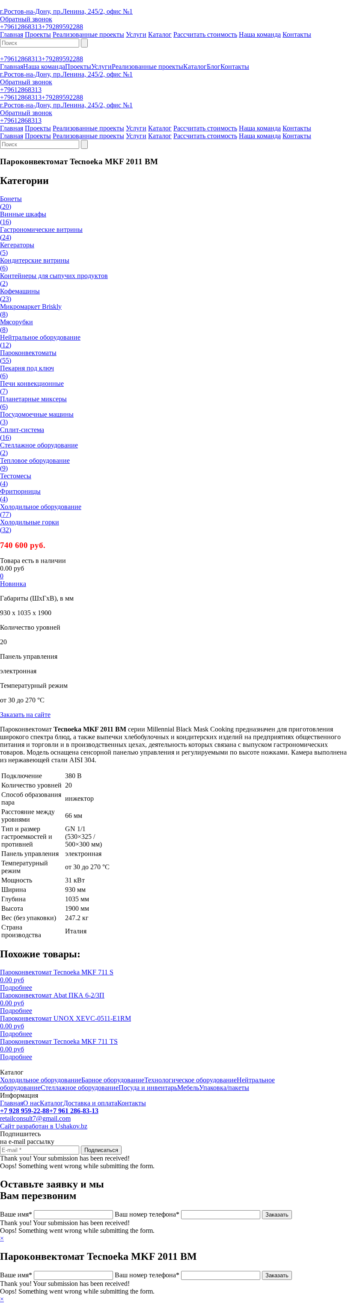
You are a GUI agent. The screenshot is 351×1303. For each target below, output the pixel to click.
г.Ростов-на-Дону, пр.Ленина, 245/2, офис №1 (66, 11)
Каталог (160, 34)
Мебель (188, 1087)
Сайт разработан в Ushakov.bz (43, 1126)
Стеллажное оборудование (80, 1087)
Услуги (136, 34)
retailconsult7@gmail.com (35, 1118)
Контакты (297, 34)
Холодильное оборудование (40, 1080)
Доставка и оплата (90, 1103)
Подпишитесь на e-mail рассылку (27, 1137)
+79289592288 (62, 26)
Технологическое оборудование (190, 1080)
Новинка (13, 583)
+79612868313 (21, 26)
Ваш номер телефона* (147, 1214)
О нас (31, 1103)
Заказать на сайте (25, 714)
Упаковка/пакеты (224, 1087)
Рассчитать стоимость (205, 34)
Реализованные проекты (88, 34)
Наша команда (260, 34)
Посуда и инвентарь (148, 1087)
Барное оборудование (112, 1080)
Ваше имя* (16, 1214)
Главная (11, 34)
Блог (213, 66)
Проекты (38, 34)
